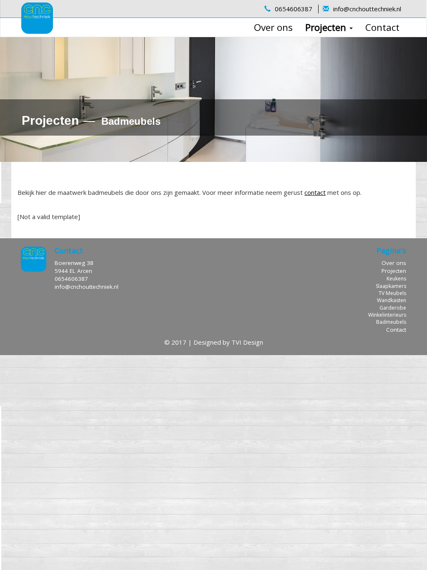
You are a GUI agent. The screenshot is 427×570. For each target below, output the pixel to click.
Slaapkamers (391, 286)
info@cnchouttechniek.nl (367, 9)
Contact (382, 27)
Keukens (396, 278)
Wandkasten (391, 300)
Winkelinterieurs (387, 314)
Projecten (327, 27)
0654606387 (293, 9)
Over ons (273, 27)
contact (315, 192)
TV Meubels (392, 293)
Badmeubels (391, 321)
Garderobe (392, 307)
